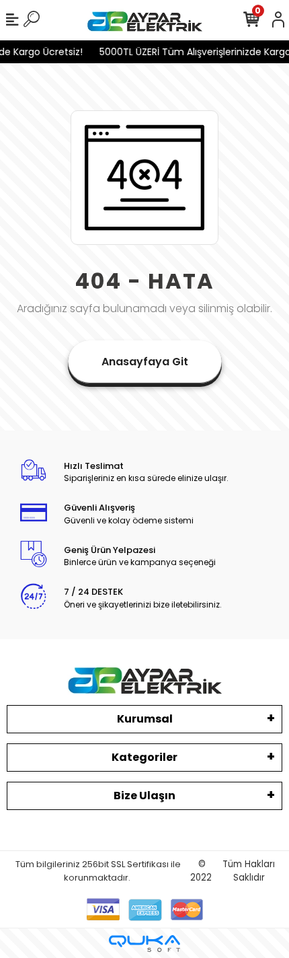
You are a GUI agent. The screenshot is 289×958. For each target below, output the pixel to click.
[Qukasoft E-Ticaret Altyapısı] (144, 943)
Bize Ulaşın (144, 795)
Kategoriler (144, 757)
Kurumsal (145, 719)
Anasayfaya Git (144, 361)
